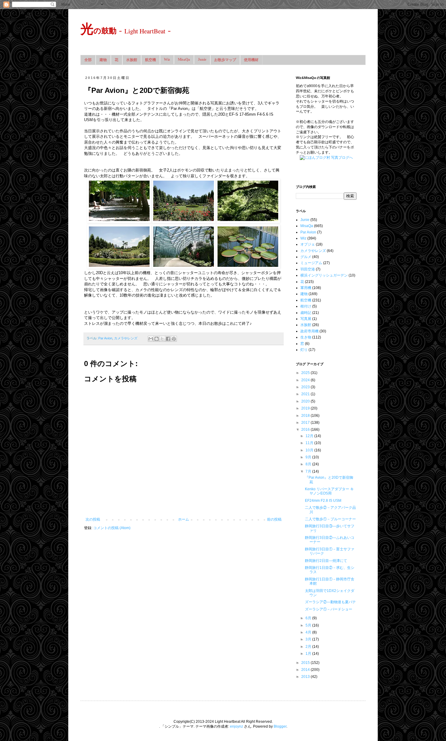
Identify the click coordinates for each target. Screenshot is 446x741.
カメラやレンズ (125, 338)
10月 (310, 450)
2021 (306, 394)
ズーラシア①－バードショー (328, 609)
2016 (306, 429)
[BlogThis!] (157, 339)
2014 (306, 670)
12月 (310, 436)
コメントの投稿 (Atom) (111, 528)
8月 (309, 464)
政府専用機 (309, 331)
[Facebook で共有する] (168, 339)
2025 (306, 373)
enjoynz (236, 726)
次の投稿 (93, 519)
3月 (309, 639)
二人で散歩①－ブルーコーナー (330, 519)
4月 (309, 632)
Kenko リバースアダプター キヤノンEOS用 (329, 491)
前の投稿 (274, 519)
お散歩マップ (225, 60)
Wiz (167, 59)
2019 (306, 408)
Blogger (280, 726)
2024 (306, 380)
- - (125, 30)
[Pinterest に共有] (174, 339)
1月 (309, 653)
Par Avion (105, 338)
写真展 (305, 319)
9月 (309, 457)
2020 (306, 401)
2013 (306, 677)
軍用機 (305, 288)
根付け (305, 306)
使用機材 (251, 60)
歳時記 (305, 313)
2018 (306, 415)
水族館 (131, 60)
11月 (310, 443)
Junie (202, 59)
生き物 (305, 337)
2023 (306, 387)
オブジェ (307, 244)
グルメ (305, 257)
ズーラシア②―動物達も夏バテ (330, 602)
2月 (309, 646)
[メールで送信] (151, 339)
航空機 (150, 60)
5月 (309, 625)
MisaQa (184, 59)
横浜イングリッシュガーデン (324, 275)
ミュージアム (311, 263)
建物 (103, 60)
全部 (88, 60)
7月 (309, 471)
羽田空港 (307, 269)
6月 (309, 618)
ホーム (183, 519)
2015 (306, 663)
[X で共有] (162, 339)
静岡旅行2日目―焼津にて (326, 561)
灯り (304, 350)
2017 (306, 422)
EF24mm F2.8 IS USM (323, 500)
